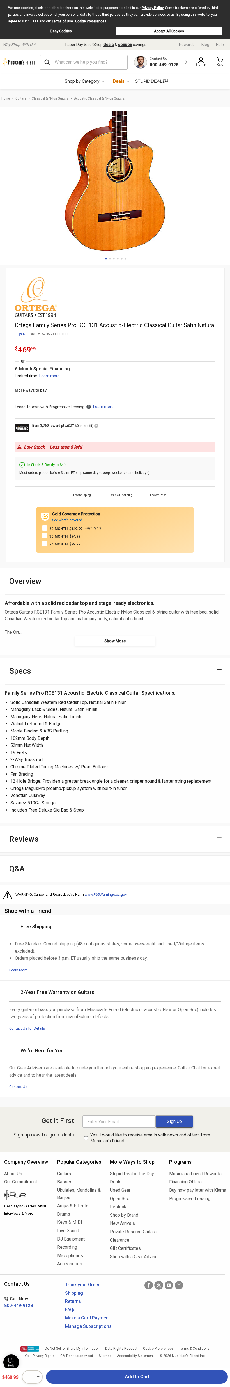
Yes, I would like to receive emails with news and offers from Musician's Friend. (150, 1137)
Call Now (18, 1302)
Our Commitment (20, 1181)
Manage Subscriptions (88, 1326)
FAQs (70, 1309)
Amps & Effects (72, 1205)
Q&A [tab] (17, 868)
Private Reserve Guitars (133, 1231)
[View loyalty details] (96, 427)
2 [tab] (110, 258)
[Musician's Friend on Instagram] (179, 1285)
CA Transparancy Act (76, 1356)
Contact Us (18, 1087)
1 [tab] (106, 258)
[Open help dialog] (11, 1362)
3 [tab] (114, 258)
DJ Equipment (71, 1239)
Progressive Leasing (189, 1198)
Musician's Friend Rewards (195, 1173)
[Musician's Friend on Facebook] (149, 1285)
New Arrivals (122, 1223)
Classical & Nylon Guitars (50, 98)
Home (5, 98)
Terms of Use (62, 21)
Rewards (187, 44)
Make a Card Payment (87, 1318)
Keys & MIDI (69, 1222)
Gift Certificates (125, 1248)
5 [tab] (122, 258)
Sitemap (105, 1356)
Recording (67, 1247)
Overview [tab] (25, 581)
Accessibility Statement (135, 1356)
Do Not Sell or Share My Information (72, 1349)
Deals (119, 81)
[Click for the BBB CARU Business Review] (29, 1349)
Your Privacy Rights (40, 1356)
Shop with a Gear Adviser (134, 1256)
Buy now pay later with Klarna (197, 1190)
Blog (205, 44)
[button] (220, 62)
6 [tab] (125, 258)
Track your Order (82, 1284)
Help (220, 44)
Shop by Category (82, 81)
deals (109, 44)
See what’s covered (67, 520)
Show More (115, 641)
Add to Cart (137, 1376)
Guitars (20, 98)
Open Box (119, 1198)
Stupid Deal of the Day (132, 1173)
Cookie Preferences (90, 21)
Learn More (18, 970)
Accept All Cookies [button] (169, 31)
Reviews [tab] (24, 839)
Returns (73, 1301)
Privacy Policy (153, 8)
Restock (118, 1206)
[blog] (26, 1195)
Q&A (21, 334)
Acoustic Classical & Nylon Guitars (99, 98)
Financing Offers (185, 1181)
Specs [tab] (20, 671)
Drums (63, 1214)
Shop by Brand (124, 1215)
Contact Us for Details (27, 1028)
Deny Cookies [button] (61, 31)
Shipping (74, 1293)
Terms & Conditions (194, 1349)
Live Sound (68, 1230)
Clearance (119, 1240)
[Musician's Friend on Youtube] (169, 1285)
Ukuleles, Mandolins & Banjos (79, 1194)
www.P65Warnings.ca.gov (106, 894)
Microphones (70, 1255)
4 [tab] (118, 258)
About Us (13, 1173)
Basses (64, 1181)
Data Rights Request (121, 1349)
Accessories (69, 1263)
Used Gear (120, 1190)
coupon (125, 44)
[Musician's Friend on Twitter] (159, 1285)
